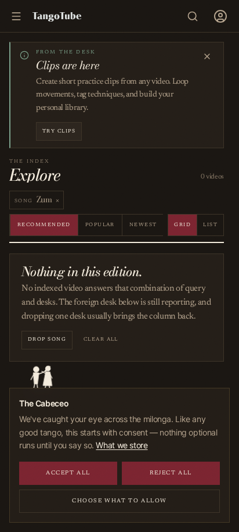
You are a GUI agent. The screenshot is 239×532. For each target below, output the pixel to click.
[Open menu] (220, 16)
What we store (121, 445)
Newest (143, 224)
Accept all (68, 473)
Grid (182, 224)
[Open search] (192, 16)
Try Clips (58, 131)
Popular (100, 224)
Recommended (44, 224)
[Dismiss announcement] (207, 56)
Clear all (101, 339)
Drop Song (47, 339)
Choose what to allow (119, 501)
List (210, 224)
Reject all (171, 473)
